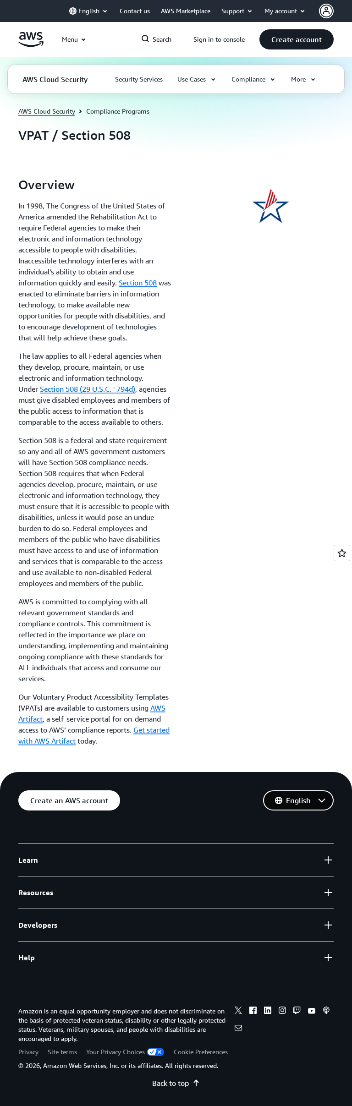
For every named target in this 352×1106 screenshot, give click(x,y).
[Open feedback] (342, 553)
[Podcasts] (326, 1012)
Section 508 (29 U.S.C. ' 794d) (87, 389)
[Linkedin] (267, 1012)
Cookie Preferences (201, 1052)
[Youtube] (311, 1012)
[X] (238, 1012)
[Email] (238, 1029)
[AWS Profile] (326, 11)
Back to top (170, 1083)
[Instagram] (282, 1012)
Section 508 (138, 282)
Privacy (28, 1052)
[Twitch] (297, 1012)
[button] (296, 39)
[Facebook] (253, 1012)
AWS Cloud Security (46, 111)
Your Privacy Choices (115, 1052)
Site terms (62, 1052)
